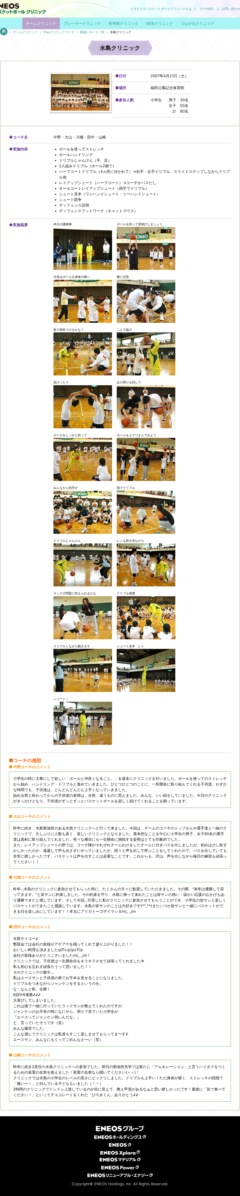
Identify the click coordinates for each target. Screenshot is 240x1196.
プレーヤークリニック (82, 23)
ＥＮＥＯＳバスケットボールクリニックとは (161, 9)
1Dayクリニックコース (58, 32)
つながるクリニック (197, 23)
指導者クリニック (124, 23)
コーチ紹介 (206, 9)
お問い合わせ (231, 9)
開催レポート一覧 (92, 32)
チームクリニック (41, 23)
